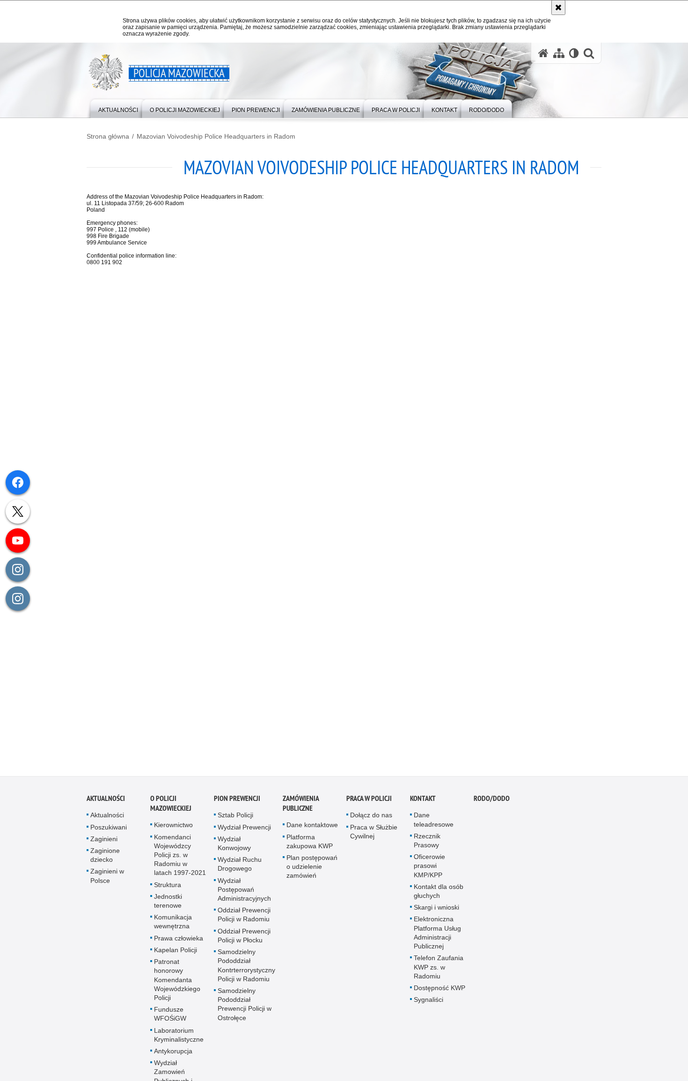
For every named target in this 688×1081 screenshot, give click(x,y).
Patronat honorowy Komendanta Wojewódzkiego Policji (177, 984)
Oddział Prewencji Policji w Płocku (244, 940)
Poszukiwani (108, 832)
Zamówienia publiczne (301, 808)
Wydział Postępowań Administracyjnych (244, 894)
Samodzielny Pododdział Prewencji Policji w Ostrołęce (244, 1009)
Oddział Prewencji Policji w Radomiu (244, 919)
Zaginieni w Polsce (107, 881)
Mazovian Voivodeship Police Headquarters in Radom (216, 136)
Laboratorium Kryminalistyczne (179, 1039)
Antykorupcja (173, 1055)
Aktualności (106, 803)
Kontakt (423, 803)
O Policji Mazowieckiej (170, 808)
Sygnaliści (428, 1004)
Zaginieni (103, 843)
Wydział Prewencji (244, 832)
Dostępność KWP (439, 992)
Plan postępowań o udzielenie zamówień (311, 871)
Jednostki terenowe (168, 905)
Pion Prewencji (237, 803)
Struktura (167, 889)
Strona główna (108, 136)
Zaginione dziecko (105, 859)
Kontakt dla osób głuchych (438, 896)
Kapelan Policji (175, 954)
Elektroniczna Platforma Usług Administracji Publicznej (437, 937)
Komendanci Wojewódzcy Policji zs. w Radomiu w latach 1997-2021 (180, 859)
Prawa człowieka (178, 943)
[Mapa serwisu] (558, 53)
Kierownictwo (173, 830)
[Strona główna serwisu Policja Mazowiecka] (543, 53)
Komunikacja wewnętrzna (173, 926)
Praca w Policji (369, 803)
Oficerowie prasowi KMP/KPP (429, 870)
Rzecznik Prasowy (427, 845)
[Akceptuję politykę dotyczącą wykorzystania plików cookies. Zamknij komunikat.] (558, 7)
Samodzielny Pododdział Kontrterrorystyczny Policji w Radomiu (246, 970)
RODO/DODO (492, 803)
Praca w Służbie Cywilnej (373, 836)
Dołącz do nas (371, 820)
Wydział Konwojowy (234, 848)
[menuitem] (118, 108)
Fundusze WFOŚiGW (170, 1018)
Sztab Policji (235, 820)
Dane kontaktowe (312, 830)
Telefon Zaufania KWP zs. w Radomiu (438, 972)
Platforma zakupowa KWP (309, 846)
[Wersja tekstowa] (574, 53)
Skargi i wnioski (436, 912)
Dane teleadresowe (434, 824)
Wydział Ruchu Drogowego (240, 869)
